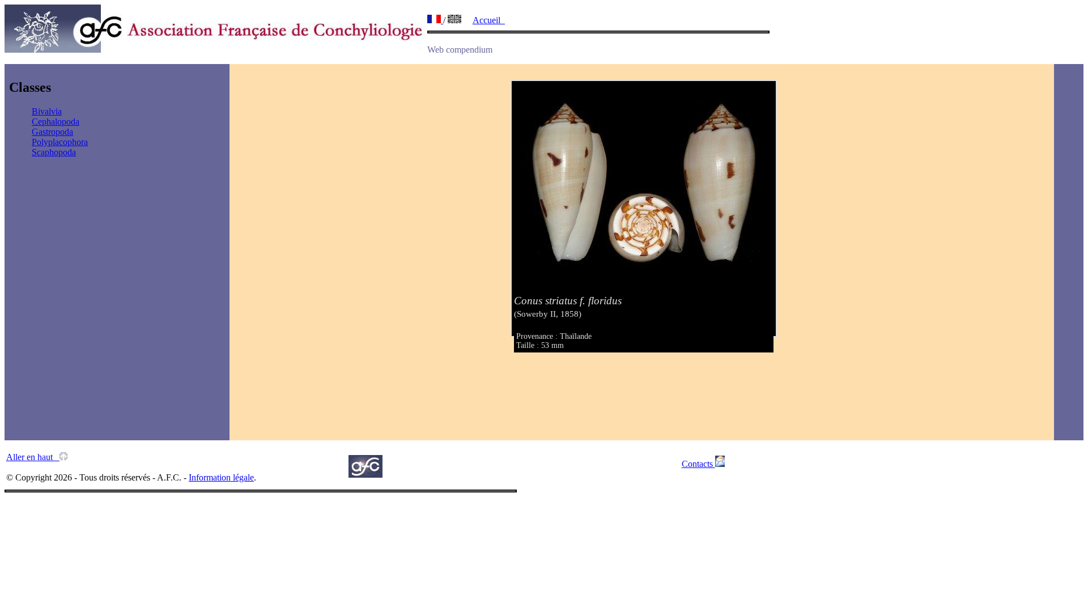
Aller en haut (33, 457)
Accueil (489, 20)
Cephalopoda (55, 121)
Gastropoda (52, 132)
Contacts (698, 464)
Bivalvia (47, 111)
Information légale (221, 477)
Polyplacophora (60, 142)
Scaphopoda (54, 152)
